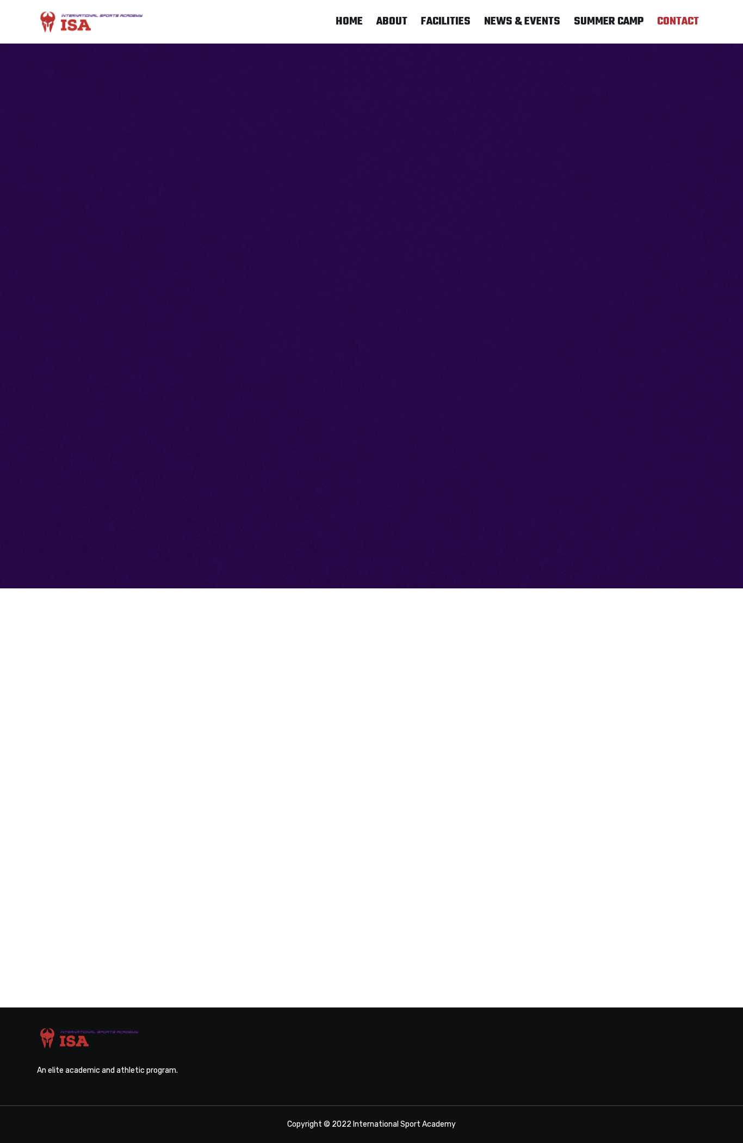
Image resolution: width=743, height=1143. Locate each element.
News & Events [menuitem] (522, 21)
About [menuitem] (391, 21)
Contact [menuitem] (678, 21)
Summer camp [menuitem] (608, 21)
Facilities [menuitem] (445, 21)
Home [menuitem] (349, 21)
